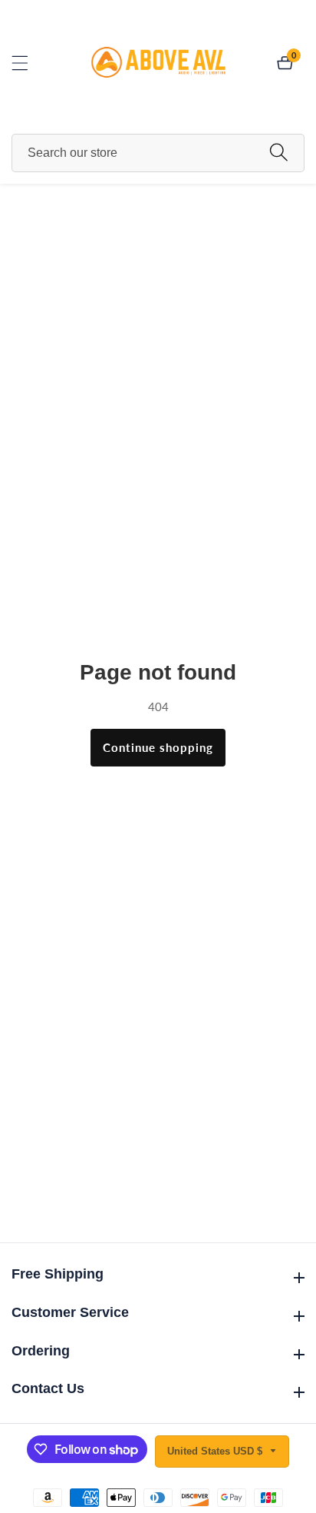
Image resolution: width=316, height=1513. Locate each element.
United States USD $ (216, 1451)
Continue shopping (158, 747)
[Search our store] (279, 152)
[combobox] (158, 153)
